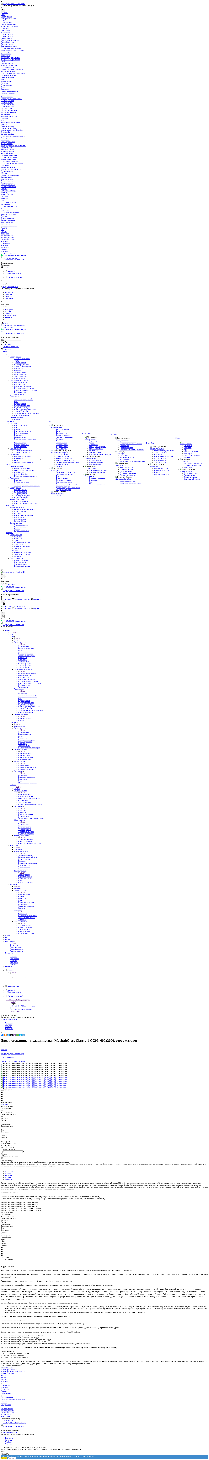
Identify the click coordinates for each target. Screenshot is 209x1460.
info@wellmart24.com (10, 287)
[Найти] (2, 10)
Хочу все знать (6, 1401)
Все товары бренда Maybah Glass (13, 1371)
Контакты (4, 1387)
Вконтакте (9, 292)
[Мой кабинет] (2, 597)
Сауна (16, 640)
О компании (5, 1385)
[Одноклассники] (5, 1035)
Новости (4, 1403)
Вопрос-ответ (6, 1414)
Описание (9, 1171)
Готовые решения (24, 718)
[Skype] (20, 1035)
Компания (13, 957)
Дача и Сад (18, 849)
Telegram (8, 294)
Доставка (8, 1179)
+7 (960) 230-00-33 (13, 259)
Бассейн (17, 789)
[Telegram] (23, 1035)
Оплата (8, 1177)
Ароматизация (23, 765)
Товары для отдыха (25, 855)
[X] (11, 1035)
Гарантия (8, 1175)
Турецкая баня (19, 726)
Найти (4, 1454)
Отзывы (8, 1173)
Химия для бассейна (25, 839)
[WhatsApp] (17, 1035)
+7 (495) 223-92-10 (8, 253)
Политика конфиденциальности (13, 1399)
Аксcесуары (22, 693)
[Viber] (14, 1035)
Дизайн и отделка (24, 925)
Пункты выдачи (7, 1397)
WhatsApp (9, 298)
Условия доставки (7, 1411)
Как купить (14, 945)
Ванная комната (24, 894)
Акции (3, 1377)
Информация (6, 1393)
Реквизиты (5, 1389)
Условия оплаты (7, 1409)
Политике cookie (87, 1456)
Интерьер (17, 888)
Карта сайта (5, 1416)
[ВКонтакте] (2, 1035)
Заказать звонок (15, 1011)
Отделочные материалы (27, 673)
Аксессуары (22, 775)
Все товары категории (9, 1370)
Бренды (4, 1379)
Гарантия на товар (7, 1413)
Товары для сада (24, 875)
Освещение (22, 914)
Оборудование (23, 646)
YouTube (8, 296)
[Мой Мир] (8, 1035)
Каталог (13, 634)
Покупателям (6, 1405)
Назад (14, 632)
